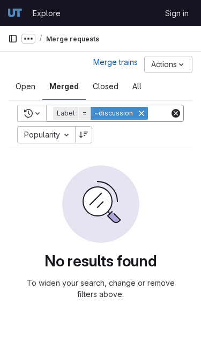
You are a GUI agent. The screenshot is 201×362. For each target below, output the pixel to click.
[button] (101, 113)
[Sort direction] (83, 134)
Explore (47, 13)
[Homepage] (15, 12)
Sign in (177, 13)
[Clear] (175, 113)
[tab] (25, 86)
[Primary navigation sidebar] (12, 38)
